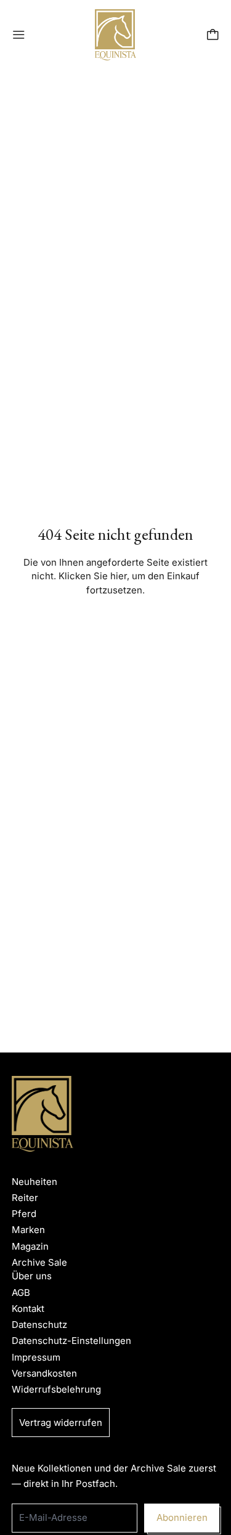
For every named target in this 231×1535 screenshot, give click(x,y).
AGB (21, 1292)
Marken (28, 1230)
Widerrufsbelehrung (56, 1389)
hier (118, 576)
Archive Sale (39, 1262)
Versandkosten (44, 1373)
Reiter (25, 1197)
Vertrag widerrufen (60, 1422)
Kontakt (28, 1308)
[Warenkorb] (213, 35)
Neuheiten (34, 1181)
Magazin (30, 1246)
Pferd (24, 1213)
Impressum (36, 1357)
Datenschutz (39, 1324)
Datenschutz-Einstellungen (71, 1340)
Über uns (32, 1276)
